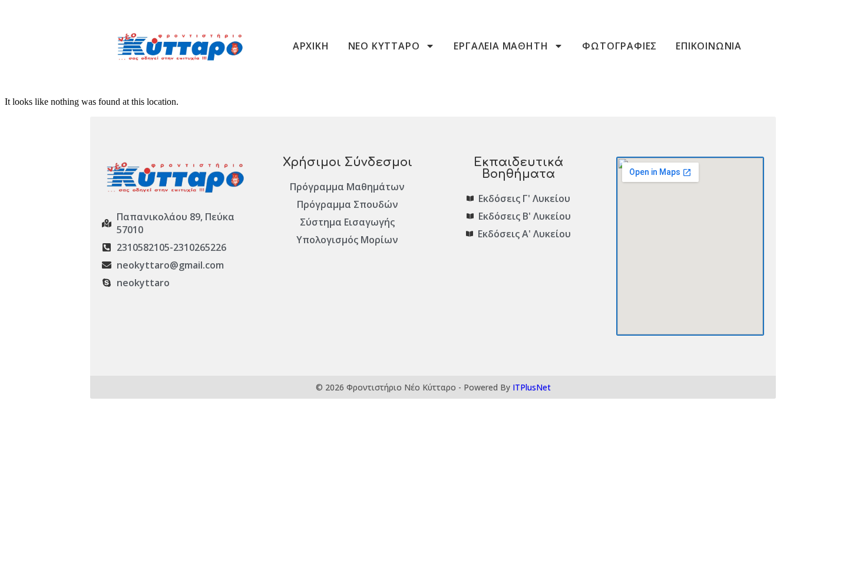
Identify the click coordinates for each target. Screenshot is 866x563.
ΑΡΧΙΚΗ (311, 45)
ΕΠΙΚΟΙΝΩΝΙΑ (709, 45)
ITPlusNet (532, 387)
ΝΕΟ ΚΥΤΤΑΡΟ (384, 45)
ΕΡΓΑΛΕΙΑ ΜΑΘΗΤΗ (501, 45)
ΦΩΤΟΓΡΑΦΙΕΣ (619, 45)
